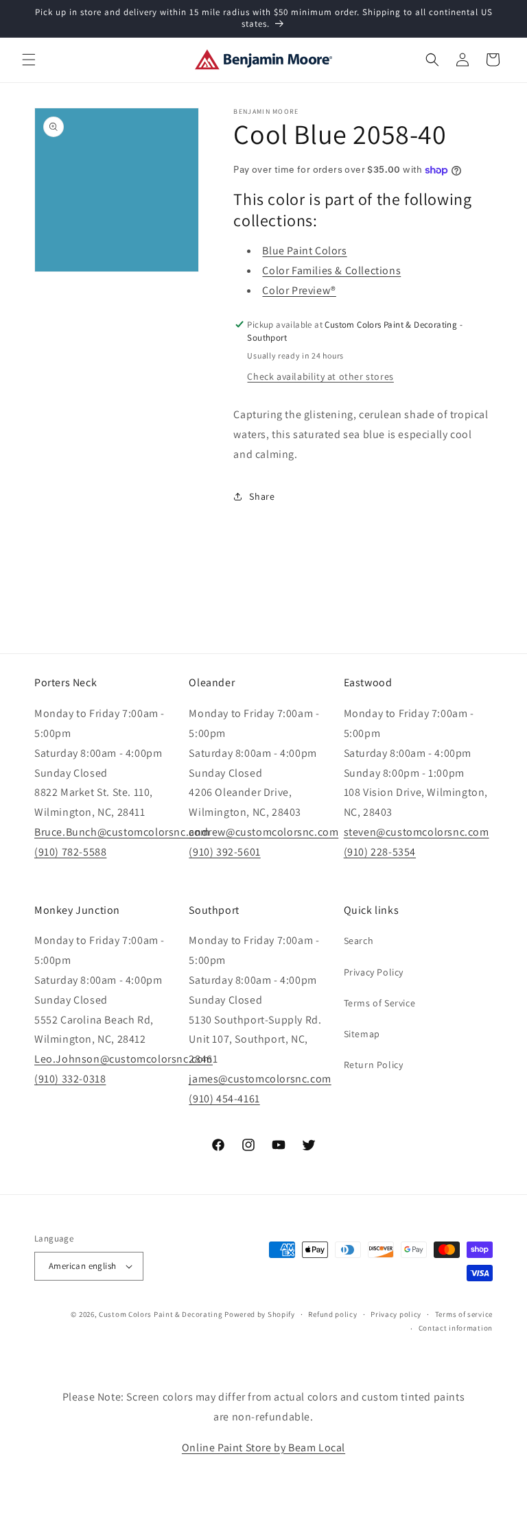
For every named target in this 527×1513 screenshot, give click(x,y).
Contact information (456, 1328)
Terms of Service (380, 1003)
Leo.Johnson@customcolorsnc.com (123, 1059)
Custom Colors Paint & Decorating (160, 1314)
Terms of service (464, 1314)
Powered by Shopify (259, 1314)
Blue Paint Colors (304, 250)
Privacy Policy (373, 972)
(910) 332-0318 (70, 1079)
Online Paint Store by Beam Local (263, 1447)
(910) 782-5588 (70, 852)
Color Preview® (299, 290)
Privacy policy (396, 1314)
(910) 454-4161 (224, 1098)
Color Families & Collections (331, 270)
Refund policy (332, 1314)
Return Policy (373, 1064)
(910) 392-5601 (224, 852)
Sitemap (362, 1034)
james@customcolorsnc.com (260, 1079)
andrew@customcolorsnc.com (263, 832)
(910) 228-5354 (380, 852)
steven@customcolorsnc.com (416, 832)
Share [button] (261, 496)
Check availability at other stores (320, 376)
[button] (29, 60)
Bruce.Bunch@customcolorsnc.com (122, 832)
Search (359, 940)
